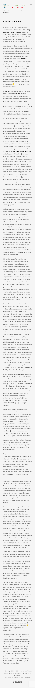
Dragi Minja (7, 91)
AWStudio (6, 123)
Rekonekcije (26, 30)
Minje (20, 374)
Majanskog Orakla (18, 94)
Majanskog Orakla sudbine (12, 32)
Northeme (16, 677)
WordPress (27, 677)
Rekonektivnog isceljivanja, (12, 30)
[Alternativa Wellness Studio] (14, 6)
